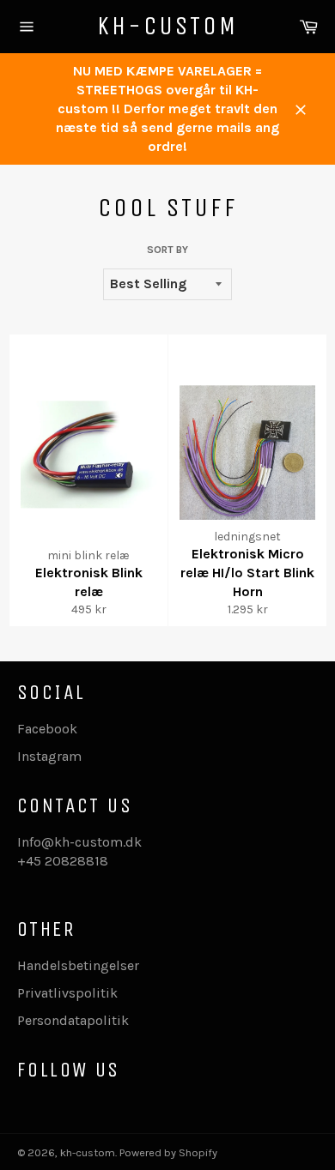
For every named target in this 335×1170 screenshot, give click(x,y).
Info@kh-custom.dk (79, 842)
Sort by (167, 250)
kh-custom (167, 25)
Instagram (49, 756)
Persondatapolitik (73, 1020)
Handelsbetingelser (78, 965)
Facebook (47, 729)
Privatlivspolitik (67, 993)
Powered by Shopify (168, 1152)
